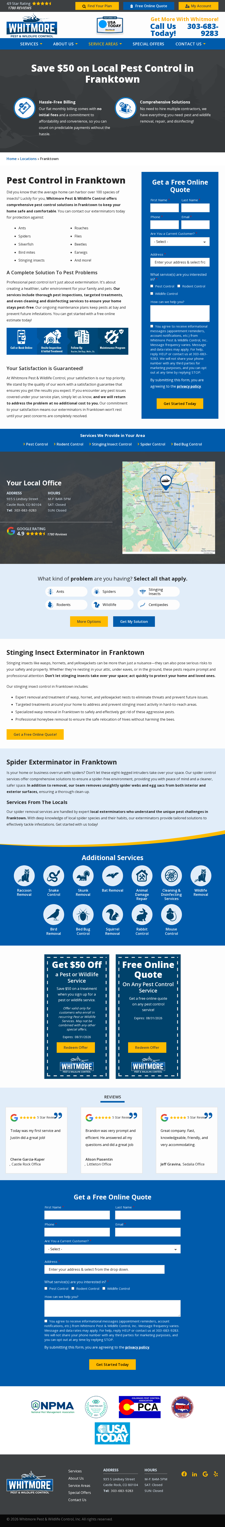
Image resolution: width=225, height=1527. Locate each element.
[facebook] (184, 1473)
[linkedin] (194, 1473)
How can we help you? (167, 301)
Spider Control (152, 444)
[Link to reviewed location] (36, 1118)
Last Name (189, 200)
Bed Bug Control (188, 444)
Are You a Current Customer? (173, 233)
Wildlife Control (166, 293)
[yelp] (215, 1473)
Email (185, 217)
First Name (159, 200)
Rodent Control (193, 286)
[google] (205, 1473)
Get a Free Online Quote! (35, 734)
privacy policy (189, 386)
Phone (155, 217)
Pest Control (164, 286)
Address (157, 254)
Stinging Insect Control (112, 444)
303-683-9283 (25, 510)
